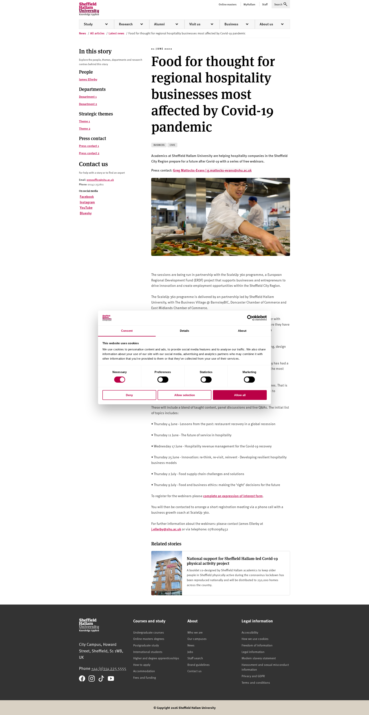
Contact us (194, 671)
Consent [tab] (127, 330)
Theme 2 (84, 128)
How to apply (141, 664)
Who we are (195, 632)
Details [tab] (184, 330)
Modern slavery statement (259, 658)
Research (126, 24)
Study (88, 24)
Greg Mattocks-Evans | (190, 170)
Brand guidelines (198, 664)
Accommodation (144, 671)
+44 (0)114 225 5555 (108, 668)
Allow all (240, 394)
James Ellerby (88, 79)
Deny (129, 394)
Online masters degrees (148, 638)
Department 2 (88, 104)
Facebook (87, 196)
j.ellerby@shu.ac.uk (166, 529)
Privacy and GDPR (253, 676)
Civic (172, 145)
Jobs (190, 651)
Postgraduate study (146, 645)
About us (266, 24)
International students (147, 651)
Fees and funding (144, 677)
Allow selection (184, 394)
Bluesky (86, 213)
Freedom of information (257, 645)
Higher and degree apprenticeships (156, 658)
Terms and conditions (256, 682)
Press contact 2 (89, 153)
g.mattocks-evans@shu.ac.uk (229, 170)
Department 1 (88, 96)
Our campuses (197, 638)
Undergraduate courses (148, 632)
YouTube (86, 207)
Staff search (195, 658)
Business (231, 24)
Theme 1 (84, 121)
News (190, 645)
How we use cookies (255, 638)
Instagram (87, 202)
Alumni (159, 24)
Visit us (194, 24)
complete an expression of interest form (233, 495)
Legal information (253, 651)
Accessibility (250, 632)
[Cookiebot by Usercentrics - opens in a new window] (250, 318)
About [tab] (242, 330)
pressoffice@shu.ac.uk (100, 180)
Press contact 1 (89, 145)
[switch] (162, 380)
